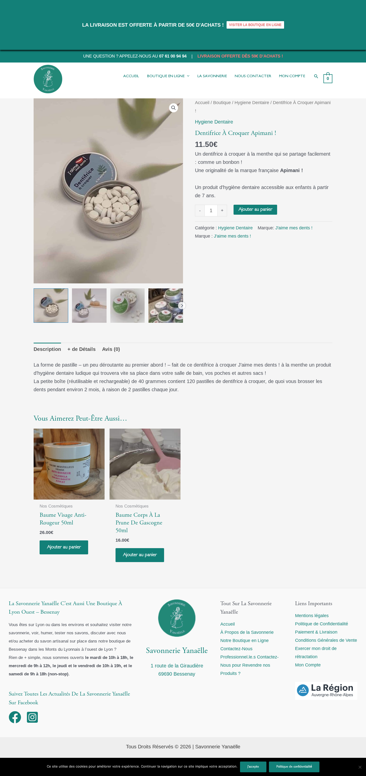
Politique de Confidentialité (321, 623)
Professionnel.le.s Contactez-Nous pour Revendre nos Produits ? (249, 665)
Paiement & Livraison (316, 632)
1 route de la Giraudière (177, 665)
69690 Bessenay (176, 674)
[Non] (359, 767)
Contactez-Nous (236, 648)
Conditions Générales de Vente (326, 640)
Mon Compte (308, 664)
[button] (316, 76)
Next (181, 305)
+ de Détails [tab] (81, 349)
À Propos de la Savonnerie (247, 632)
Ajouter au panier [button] (64, 547)
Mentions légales (312, 615)
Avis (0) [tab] (111, 349)
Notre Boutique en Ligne (244, 640)
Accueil (202, 102)
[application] (186, 76)
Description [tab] (47, 349)
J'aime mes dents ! (293, 227)
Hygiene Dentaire (252, 102)
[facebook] (17, 717)
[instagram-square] (34, 717)
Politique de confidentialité (294, 766)
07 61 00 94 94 (172, 56)
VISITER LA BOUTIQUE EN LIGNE (255, 25)
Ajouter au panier (255, 209)
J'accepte (253, 766)
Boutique (222, 102)
